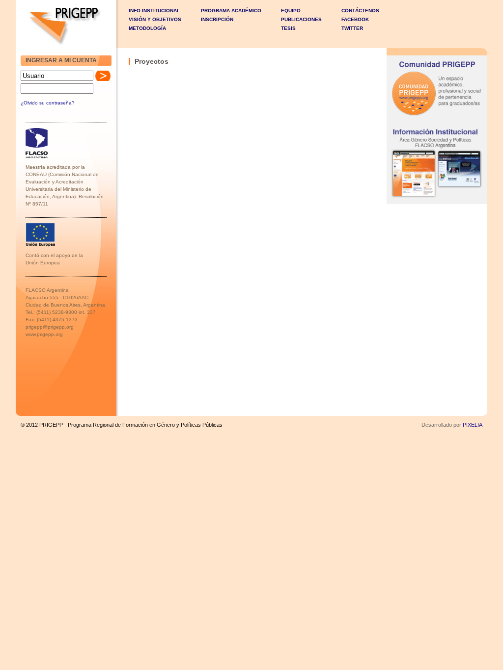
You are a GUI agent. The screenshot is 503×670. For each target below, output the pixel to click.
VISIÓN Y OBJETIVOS (155, 19)
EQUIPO (291, 10)
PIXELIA (472, 425)
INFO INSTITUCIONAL (154, 10)
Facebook (355, 19)
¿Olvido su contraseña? (48, 102)
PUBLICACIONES (301, 19)
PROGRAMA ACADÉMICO (231, 10)
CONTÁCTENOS (360, 10)
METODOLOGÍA (147, 28)
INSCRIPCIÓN (217, 19)
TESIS (288, 28)
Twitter (352, 28)
